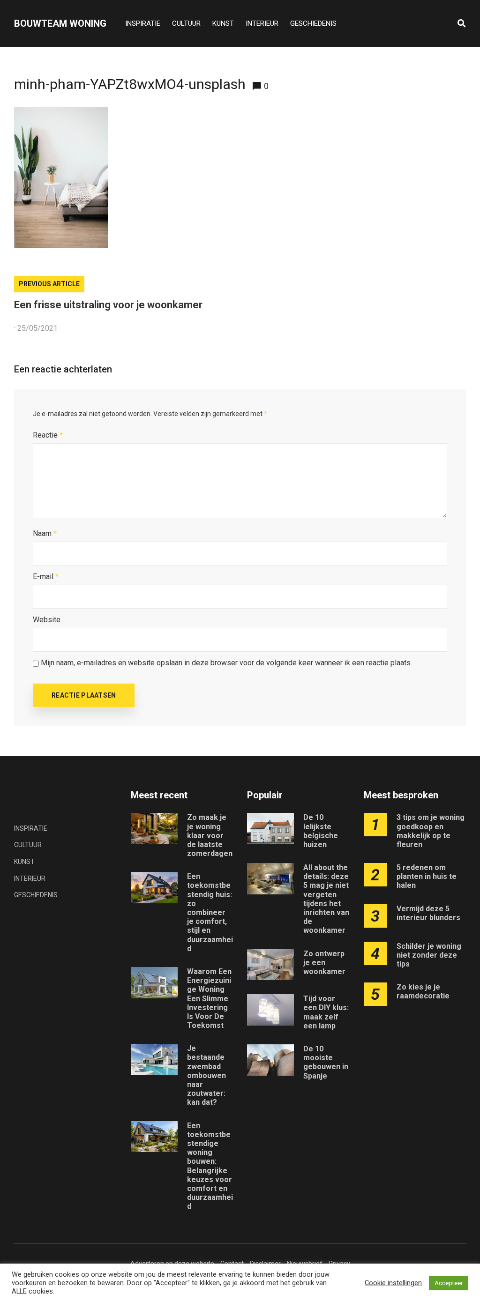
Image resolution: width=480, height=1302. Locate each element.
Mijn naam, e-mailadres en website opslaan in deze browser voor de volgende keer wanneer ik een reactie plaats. (226, 662)
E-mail (46, 576)
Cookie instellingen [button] (393, 1283)
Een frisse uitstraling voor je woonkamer (108, 305)
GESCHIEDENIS (313, 23)
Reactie (48, 435)
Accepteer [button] (449, 1283)
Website (46, 619)
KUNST (223, 23)
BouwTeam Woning (60, 23)
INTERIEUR (262, 23)
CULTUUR (186, 23)
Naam (45, 533)
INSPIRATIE (142, 23)
